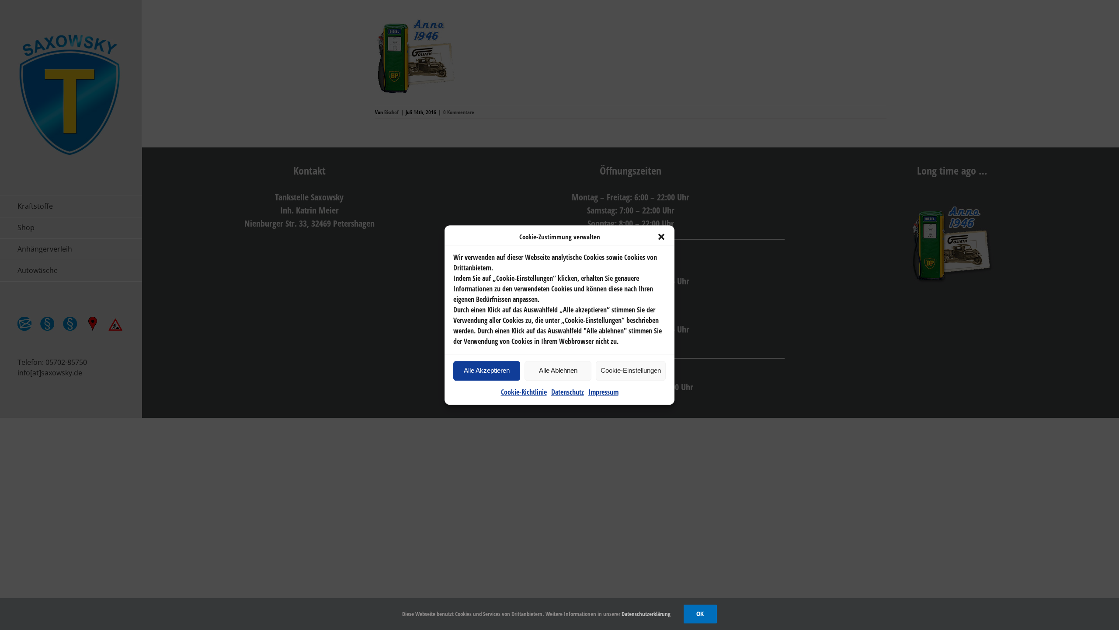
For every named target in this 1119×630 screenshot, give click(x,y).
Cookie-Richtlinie (524, 392)
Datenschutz (567, 392)
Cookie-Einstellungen (631, 370)
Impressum (603, 392)
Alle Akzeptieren (487, 370)
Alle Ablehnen (558, 370)
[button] (661, 237)
